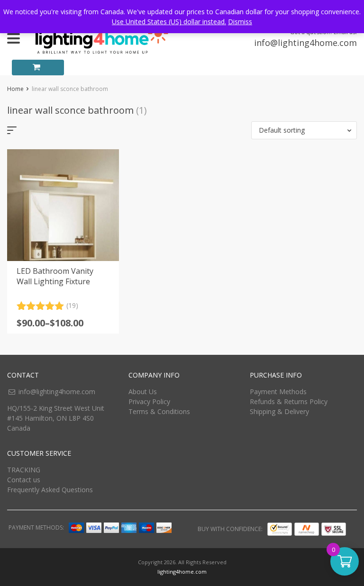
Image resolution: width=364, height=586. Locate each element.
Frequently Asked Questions (50, 489)
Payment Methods (278, 391)
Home (15, 89)
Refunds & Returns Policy (289, 401)
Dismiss (240, 21)
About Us (142, 391)
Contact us (23, 479)
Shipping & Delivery (279, 411)
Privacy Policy (149, 401)
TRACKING (23, 469)
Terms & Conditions (159, 411)
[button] (304, 130)
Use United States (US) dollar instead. (169, 21)
